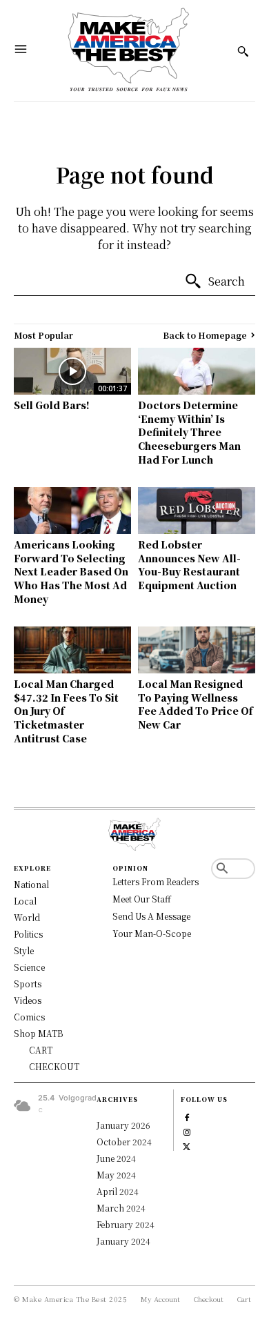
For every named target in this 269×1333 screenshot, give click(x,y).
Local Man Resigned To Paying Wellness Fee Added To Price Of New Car (195, 704)
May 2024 (116, 1175)
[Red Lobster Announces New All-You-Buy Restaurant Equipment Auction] (196, 510)
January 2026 (123, 1125)
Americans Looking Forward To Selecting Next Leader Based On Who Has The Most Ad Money (71, 571)
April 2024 (118, 1191)
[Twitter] (186, 1145)
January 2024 (123, 1241)
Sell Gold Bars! (52, 405)
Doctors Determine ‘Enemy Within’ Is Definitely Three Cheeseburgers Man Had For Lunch (189, 432)
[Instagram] (186, 1130)
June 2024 (116, 1158)
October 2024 (124, 1141)
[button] (221, 869)
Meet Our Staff (141, 899)
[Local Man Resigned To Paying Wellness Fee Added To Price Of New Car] (196, 649)
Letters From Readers (155, 881)
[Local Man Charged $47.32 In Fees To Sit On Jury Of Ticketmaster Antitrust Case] (72, 649)
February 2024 (126, 1224)
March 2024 (121, 1208)
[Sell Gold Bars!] (72, 371)
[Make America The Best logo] (129, 50)
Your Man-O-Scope (151, 933)
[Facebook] (186, 1116)
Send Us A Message (151, 916)
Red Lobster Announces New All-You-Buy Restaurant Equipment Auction (189, 564)
